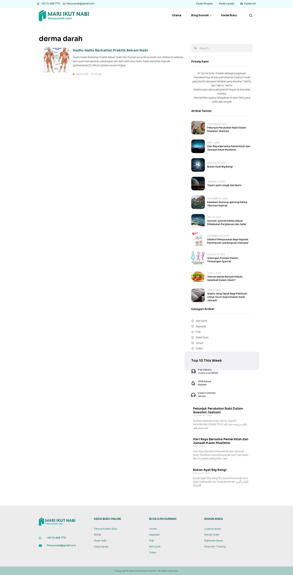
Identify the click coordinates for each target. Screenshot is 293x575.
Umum (199, 343)
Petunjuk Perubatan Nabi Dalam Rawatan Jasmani (218, 410)
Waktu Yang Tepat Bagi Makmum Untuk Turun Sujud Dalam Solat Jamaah (227, 297)
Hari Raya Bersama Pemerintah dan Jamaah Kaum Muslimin (220, 441)
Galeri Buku (202, 337)
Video (199, 348)
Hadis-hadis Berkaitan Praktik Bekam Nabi (110, 50)
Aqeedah (201, 326)
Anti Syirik (201, 320)
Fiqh (198, 331)
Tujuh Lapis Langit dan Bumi (224, 185)
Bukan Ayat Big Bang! (220, 166)
